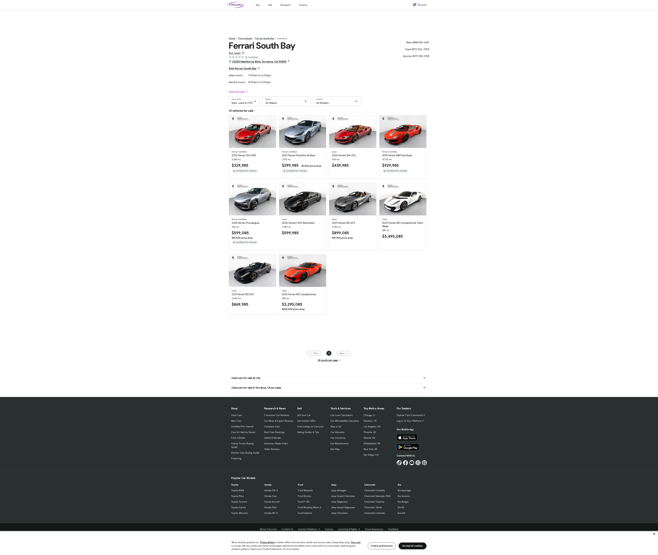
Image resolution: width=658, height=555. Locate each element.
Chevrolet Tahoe (373, 507)
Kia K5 (401, 507)
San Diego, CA (371, 454)
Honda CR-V (271, 490)
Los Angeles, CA (372, 426)
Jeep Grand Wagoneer (343, 507)
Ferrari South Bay (264, 38)
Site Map (335, 449)
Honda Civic (270, 496)
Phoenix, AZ (370, 432)
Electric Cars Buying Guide (245, 452)
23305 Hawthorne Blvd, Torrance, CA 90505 (259, 61)
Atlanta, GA (369, 437)
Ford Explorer (305, 513)
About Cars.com (268, 529)
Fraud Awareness (374, 529)
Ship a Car (336, 426)
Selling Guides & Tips (308, 432)
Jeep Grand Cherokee (343, 496)
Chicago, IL (369, 415)
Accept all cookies (412, 545)
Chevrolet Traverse (374, 501)
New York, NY (370, 449)
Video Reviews (271, 449)
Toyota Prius (237, 496)
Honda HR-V (271, 513)
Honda (267, 484)
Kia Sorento (404, 496)
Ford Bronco (304, 496)
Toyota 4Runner (239, 513)
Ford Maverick (305, 490)
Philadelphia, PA (372, 443)
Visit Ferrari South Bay (243, 68)
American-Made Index (276, 443)
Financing (236, 458)
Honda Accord (271, 501)
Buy (258, 5)
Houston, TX (370, 420)
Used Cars (236, 415)
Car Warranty (337, 432)
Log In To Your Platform (409, 420)
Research (285, 5)
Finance (303, 5)
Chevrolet (369, 484)
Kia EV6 (401, 513)
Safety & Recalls (272, 437)
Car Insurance (338, 437)
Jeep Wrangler (338, 490)
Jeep (333, 484)
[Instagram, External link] (418, 462)
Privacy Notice (267, 542)
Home (232, 38)
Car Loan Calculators (342, 415)
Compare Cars (272, 426)
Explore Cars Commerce (410, 415)
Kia (399, 484)
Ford (300, 484)
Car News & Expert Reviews (278, 420)
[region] (329, 542)
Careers (329, 529)
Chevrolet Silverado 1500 (377, 496)
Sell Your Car (304, 415)
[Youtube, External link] (411, 462)
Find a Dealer (245, 38)
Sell (270, 5)
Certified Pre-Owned (242, 426)
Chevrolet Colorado (374, 513)
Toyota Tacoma (239, 501)
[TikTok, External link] (399, 462)
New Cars (236, 420)
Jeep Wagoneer (339, 501)
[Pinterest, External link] (424, 462)
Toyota (234, 484)
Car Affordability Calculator (345, 420)
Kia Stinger (403, 501)
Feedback (393, 529)
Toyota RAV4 (237, 490)
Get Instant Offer (306, 420)
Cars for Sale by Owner (243, 432)
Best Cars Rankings (274, 432)
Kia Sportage (404, 490)
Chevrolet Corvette (374, 490)
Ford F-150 (303, 501)
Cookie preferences (382, 545)
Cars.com (356, 542)
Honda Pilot (270, 507)
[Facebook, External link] (405, 462)
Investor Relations (307, 529)
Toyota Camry (238, 507)
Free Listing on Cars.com (310, 426)
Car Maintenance (340, 443)
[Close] (654, 534)
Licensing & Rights (347, 529)
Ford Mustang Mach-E (309, 507)
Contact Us (287, 529)
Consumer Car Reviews (276, 415)
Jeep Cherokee (339, 513)
